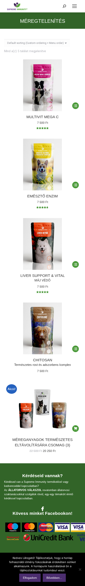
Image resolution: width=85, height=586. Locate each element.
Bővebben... (54, 577)
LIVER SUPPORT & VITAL (42, 276)
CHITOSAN (42, 360)
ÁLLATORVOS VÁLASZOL (25, 490)
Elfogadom (30, 577)
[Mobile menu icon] (74, 6)
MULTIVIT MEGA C (42, 117)
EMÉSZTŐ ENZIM (42, 196)
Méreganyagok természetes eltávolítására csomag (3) (42, 442)
